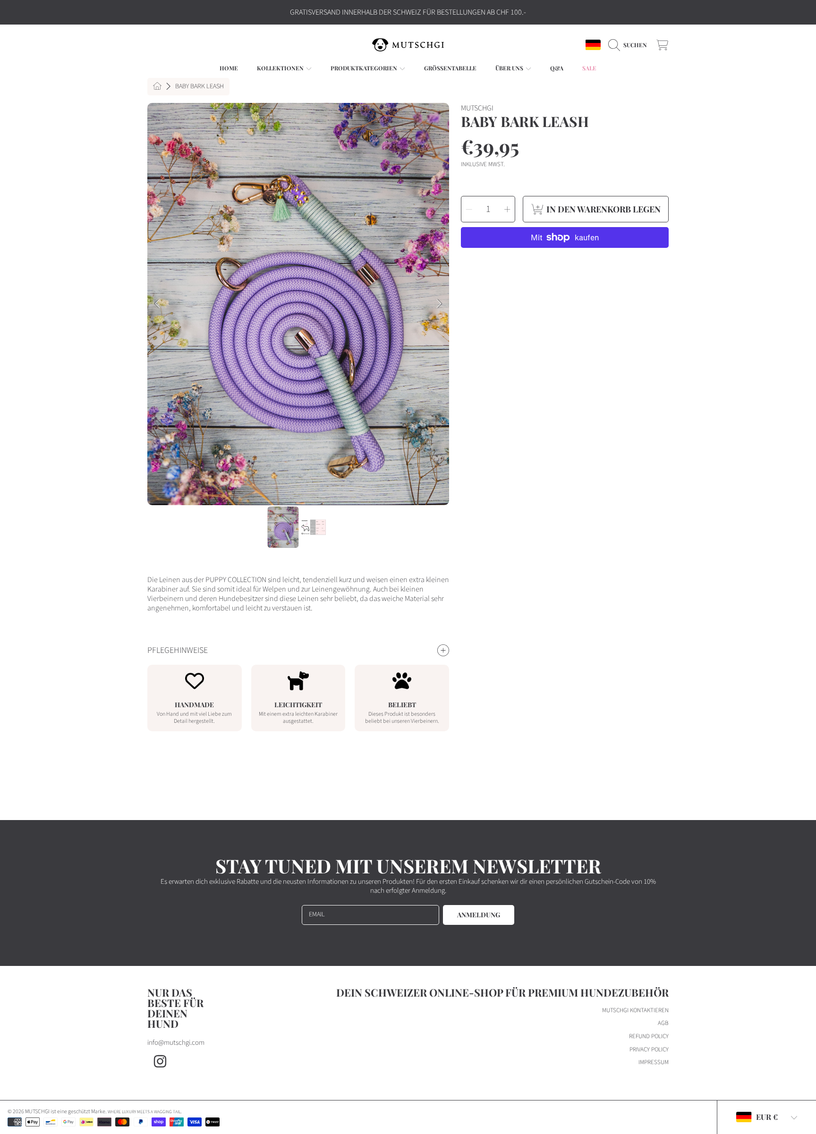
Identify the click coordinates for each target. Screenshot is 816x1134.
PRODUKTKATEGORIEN (365, 68)
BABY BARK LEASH (199, 87)
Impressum (653, 1062)
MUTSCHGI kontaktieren (635, 1010)
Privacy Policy (649, 1049)
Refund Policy (649, 1036)
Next (439, 304)
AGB (663, 1023)
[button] (630, 44)
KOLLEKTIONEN (281, 68)
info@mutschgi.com (175, 1043)
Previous (157, 304)
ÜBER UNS (510, 68)
